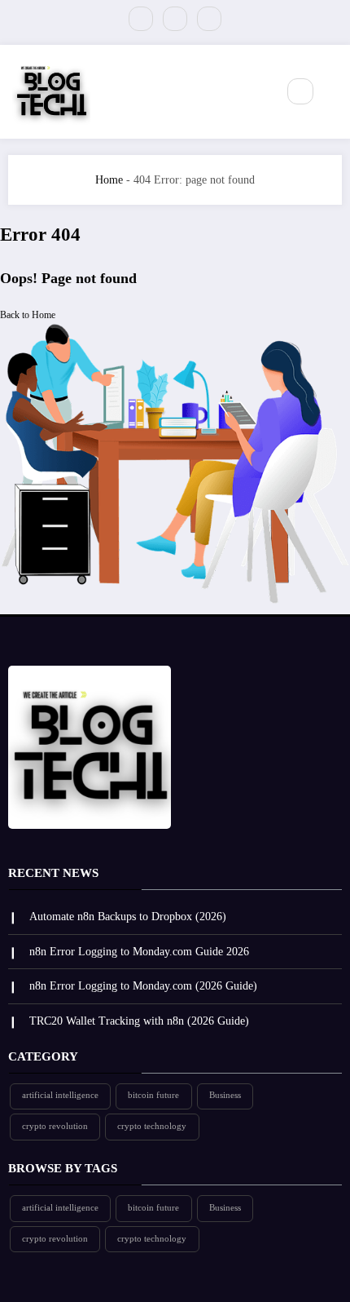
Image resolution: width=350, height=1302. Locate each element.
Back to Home (27, 315)
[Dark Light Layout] (335, 92)
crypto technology (151, 1126)
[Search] (300, 91)
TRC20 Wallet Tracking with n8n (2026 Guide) (139, 1021)
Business (225, 1095)
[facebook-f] (175, 19)
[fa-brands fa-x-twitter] (141, 19)
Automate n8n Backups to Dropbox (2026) (127, 916)
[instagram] (209, 19)
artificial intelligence (60, 1095)
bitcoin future (153, 1095)
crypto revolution (55, 1126)
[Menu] (255, 91)
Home (109, 180)
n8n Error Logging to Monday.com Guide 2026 (139, 952)
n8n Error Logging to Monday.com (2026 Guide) (143, 986)
